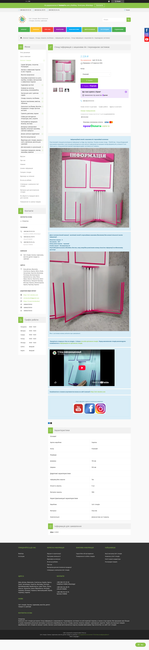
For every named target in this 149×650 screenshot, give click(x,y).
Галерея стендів (25, 172)
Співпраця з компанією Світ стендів (29, 185)
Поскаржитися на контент (85, 634)
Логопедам (105, 29)
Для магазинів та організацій (31, 147)
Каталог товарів (28, 38)
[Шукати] (128, 20)
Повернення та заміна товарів (30, 202)
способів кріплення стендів (89, 341)
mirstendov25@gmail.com (31, 298)
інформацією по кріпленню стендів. (71, 343)
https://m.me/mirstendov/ (31, 301)
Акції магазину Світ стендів (113, 553)
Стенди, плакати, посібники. (44, 38)
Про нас (48, 29)
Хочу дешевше (25, 52)
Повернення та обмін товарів (85, 556)
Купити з (86, 86)
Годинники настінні (27, 85)
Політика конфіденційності (101, 634)
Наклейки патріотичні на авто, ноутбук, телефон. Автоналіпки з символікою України (31, 80)
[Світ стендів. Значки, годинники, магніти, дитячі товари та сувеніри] (22, 23)
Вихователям (74, 29)
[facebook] (49, 423)
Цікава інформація (26, 168)
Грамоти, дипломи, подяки (29, 113)
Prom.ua (84, 633)
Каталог (24, 29)
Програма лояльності (54, 556)
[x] (51, 423)
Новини (22, 164)
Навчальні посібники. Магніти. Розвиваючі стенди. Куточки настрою (31, 108)
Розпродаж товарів (111, 562)
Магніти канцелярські (28, 137)
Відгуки (22, 156)
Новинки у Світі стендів (112, 556)
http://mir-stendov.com (98, 392)
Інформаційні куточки (62, 38)
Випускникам (90, 29)
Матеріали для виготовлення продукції (59, 567)
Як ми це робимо (25, 180)
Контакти (99, 5)
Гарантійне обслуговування (84, 553)
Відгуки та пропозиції (54, 553)
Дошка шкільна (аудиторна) (30, 134)
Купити (90, 80)
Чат (142, 645)
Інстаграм (21, 556)
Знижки (36, 29)
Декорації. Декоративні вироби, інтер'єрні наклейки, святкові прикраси (30, 128)
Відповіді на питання (27, 176)
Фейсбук (21, 553)
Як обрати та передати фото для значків (29, 197)
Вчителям (60, 29)
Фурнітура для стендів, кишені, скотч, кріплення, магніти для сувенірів (31, 142)
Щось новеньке (25, 56)
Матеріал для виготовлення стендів (29, 191)
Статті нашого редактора (113, 559)
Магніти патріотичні (27, 75)
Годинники (119, 29)
